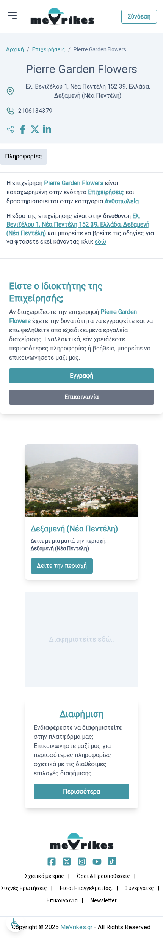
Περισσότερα (81, 791)
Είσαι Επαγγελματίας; (86, 888)
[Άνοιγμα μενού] (12, 16)
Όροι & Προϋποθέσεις (103, 876)
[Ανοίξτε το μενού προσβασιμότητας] (15, 923)
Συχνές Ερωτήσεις (24, 888)
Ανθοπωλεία (122, 201)
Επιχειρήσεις (48, 49)
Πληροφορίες (23, 156)
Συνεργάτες (139, 888)
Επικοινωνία (81, 397)
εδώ (100, 241)
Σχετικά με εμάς (44, 876)
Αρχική (15, 49)
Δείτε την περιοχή (62, 565)
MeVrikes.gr (76, 927)
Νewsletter (104, 900)
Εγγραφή (81, 375)
